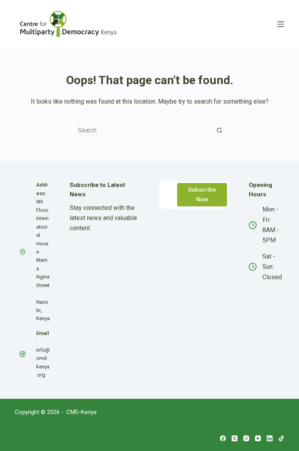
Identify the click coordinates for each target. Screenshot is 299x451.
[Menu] (280, 24)
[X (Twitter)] (234, 438)
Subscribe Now (202, 194)
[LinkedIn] (270, 438)
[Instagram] (246, 438)
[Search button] (219, 130)
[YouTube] (258, 438)
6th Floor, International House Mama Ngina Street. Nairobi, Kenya (43, 260)
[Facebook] (223, 438)
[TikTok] (281, 438)
